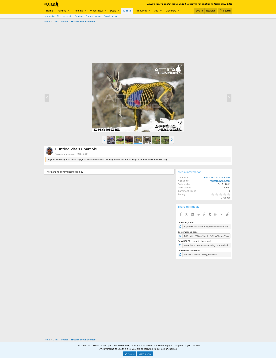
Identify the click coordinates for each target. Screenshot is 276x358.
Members (170, 10)
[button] (68, 11)
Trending (78, 10)
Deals (113, 10)
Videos (98, 16)
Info (156, 10)
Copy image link (185, 222)
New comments (64, 16)
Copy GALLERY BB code (189, 250)
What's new (96, 10)
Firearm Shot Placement (217, 177)
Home (49, 10)
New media (49, 16)
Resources (141, 10)
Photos (89, 16)
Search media (110, 16)
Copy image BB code (187, 231)
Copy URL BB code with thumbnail (194, 241)
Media (127, 10)
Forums (62, 10)
